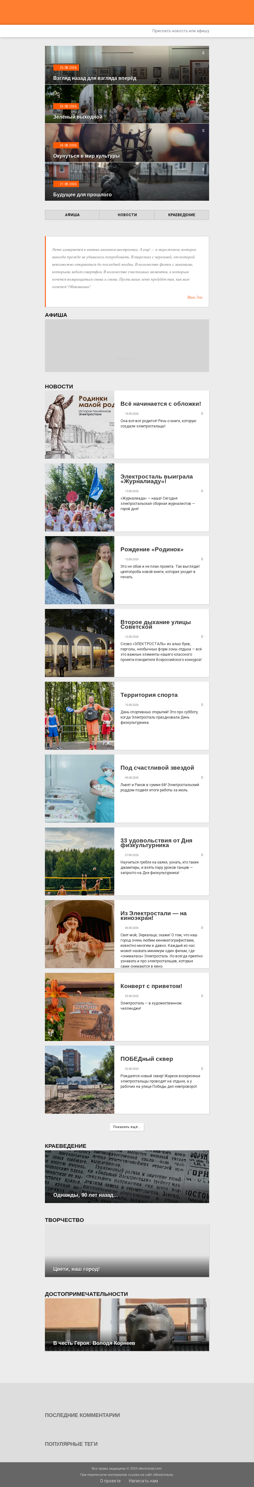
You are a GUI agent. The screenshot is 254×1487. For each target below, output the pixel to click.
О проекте (110, 1480)
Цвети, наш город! (76, 1269)
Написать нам (143, 1480)
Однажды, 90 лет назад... (85, 1195)
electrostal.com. (150, 1468)
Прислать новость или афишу (180, 30)
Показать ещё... (127, 1127)
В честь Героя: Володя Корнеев (94, 1343)
